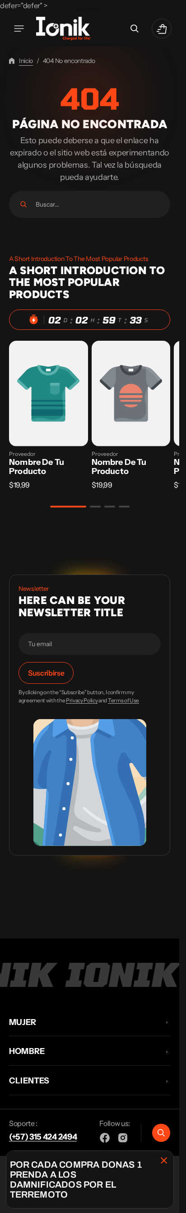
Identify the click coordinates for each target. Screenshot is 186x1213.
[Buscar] (23, 204)
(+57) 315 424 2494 (43, 1137)
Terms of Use (123, 700)
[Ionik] (63, 28)
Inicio (26, 61)
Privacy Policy (82, 700)
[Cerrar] (164, 1160)
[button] (19, 29)
